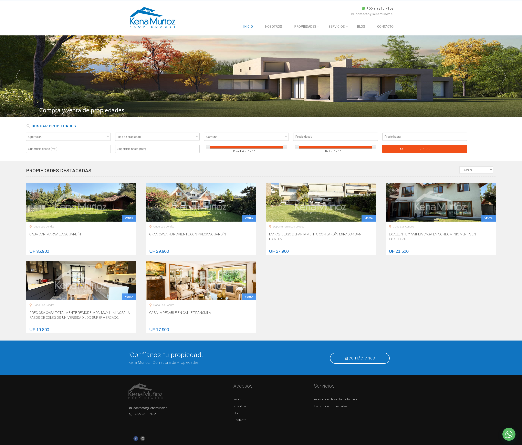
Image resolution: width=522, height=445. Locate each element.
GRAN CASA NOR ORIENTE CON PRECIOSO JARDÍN (187, 234)
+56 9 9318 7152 (380, 8)
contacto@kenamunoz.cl (150, 408)
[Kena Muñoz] (152, 17)
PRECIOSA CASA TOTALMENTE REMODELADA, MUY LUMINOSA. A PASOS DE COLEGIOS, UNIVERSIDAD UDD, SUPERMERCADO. (79, 315)
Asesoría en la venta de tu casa (335, 399)
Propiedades (305, 27)
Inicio (248, 27)
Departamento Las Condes (288, 226)
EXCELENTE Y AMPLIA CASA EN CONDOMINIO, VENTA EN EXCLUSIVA (432, 236)
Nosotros (273, 27)
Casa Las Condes (43, 226)
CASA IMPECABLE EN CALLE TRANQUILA (180, 313)
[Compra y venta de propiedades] (261, 76)
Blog (361, 27)
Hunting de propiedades (330, 406)
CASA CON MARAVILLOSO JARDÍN (55, 234)
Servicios (336, 27)
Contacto (385, 27)
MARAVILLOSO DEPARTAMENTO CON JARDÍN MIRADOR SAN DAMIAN (315, 236)
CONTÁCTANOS (361, 358)
